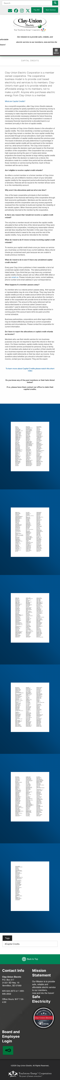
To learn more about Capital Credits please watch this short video (30, 369)
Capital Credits (13, 943)
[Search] (55, 3)
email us (15, 277)
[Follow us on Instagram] (22, 11)
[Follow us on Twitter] (28, 11)
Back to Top (32, 958)
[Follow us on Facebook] (16, 11)
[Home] (30, 23)
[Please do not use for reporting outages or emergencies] (10, 11)
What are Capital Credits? (15, 101)
